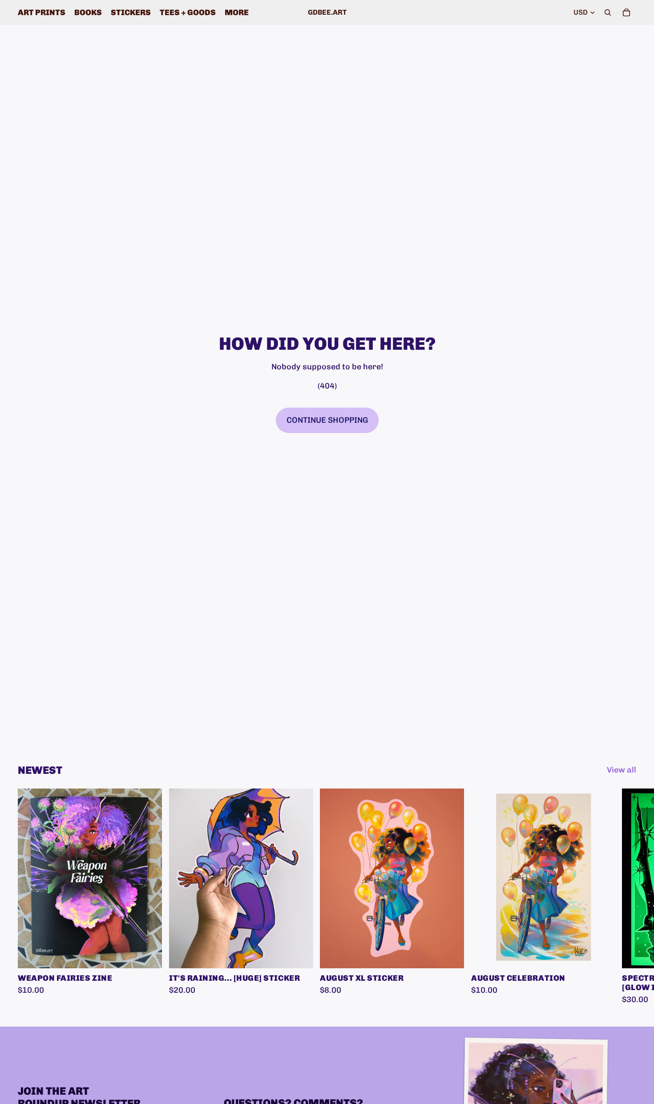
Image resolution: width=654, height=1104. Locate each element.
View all (621, 770)
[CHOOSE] (148, 955)
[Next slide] (626, 897)
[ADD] (299, 955)
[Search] (608, 12)
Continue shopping (327, 420)
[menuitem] (236, 12)
